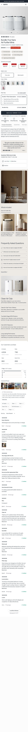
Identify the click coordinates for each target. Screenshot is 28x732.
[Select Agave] (17, 83)
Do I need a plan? (22, 92)
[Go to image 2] (13, 32)
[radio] (14, 97)
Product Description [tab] (7, 124)
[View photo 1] (4, 445)
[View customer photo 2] (11, 386)
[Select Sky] (22, 83)
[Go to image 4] (16, 32)
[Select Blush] (3, 88)
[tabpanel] (14, 133)
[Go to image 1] (11, 32)
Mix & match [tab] (21, 75)
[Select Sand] (13, 83)
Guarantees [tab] (17, 124)
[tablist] (14, 125)
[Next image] (17, 32)
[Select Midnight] (8, 83)
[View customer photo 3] (18, 386)
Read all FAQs (4, 271)
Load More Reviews (14, 610)
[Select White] (3, 83)
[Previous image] (10, 32)
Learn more (23, 115)
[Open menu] (2, 4)
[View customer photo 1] (4, 386)
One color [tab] (7, 75)
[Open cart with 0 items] (26, 4)
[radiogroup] (14, 102)
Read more (4, 399)
